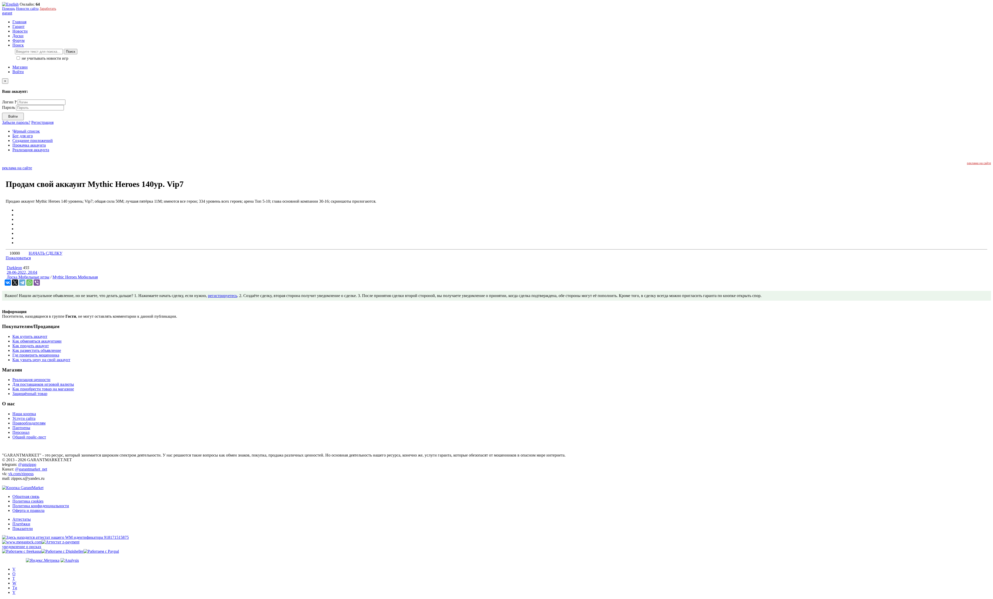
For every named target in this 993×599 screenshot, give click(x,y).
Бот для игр (22, 136)
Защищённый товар (29, 393)
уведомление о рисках (21, 546)
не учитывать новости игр (44, 58)
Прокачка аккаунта (29, 145)
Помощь (8, 9)
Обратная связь (25, 496)
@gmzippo (27, 464)
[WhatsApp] (29, 282)
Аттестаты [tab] (21, 519)
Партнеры (21, 428)
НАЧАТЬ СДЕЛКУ (45, 253)
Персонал (20, 432)
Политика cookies (27, 501)
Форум (18, 40)
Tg (14, 588)
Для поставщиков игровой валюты (43, 384)
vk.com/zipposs (21, 474)
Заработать (48, 9)
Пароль (8, 107)
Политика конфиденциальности (40, 506)
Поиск (70, 52)
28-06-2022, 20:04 (22, 272)
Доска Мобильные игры (28, 277)
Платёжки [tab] (21, 524)
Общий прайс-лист (29, 437)
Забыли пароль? (16, 122)
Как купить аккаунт (29, 336)
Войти (18, 72)
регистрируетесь (222, 295)
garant (7, 13)
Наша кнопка (24, 414)
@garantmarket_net (31, 469)
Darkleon (14, 268)
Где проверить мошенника (35, 355)
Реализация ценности (31, 379)
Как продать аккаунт (30, 346)
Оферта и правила (28, 510)
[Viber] (37, 282)
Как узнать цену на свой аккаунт (41, 360)
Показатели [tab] (22, 528)
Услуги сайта (23, 418)
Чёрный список (26, 131)
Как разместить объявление (36, 350)
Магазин (20, 67)
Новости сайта (27, 9)
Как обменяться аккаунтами (37, 341)
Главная (19, 22)
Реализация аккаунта (30, 150)
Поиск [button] (18, 45)
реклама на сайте (979, 163)
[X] (15, 282)
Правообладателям (29, 423)
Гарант (18, 26)
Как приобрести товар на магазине (43, 389)
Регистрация (42, 122)
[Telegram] (22, 282)
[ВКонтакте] (8, 282)
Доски (18, 36)
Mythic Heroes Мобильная (75, 277)
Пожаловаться (18, 258)
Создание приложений (32, 140)
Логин (9, 102)
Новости (20, 31)
